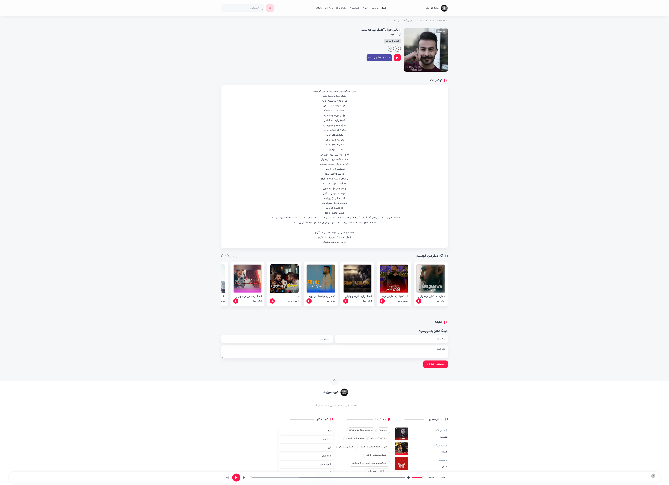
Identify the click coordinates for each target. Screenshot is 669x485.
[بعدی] (244, 477)
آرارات (328, 448)
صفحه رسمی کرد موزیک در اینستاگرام (334, 232)
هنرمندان (355, 8)
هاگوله (444, 437)
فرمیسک (443, 460)
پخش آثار (318, 406)
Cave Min (383, 430)
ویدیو (375, 8)
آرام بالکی (326, 456)
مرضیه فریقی (441, 445)
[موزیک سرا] (270, 8)
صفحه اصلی (351, 406)
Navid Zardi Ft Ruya (355, 439)
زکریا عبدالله (441, 430)
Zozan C (327, 439)
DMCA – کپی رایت (334, 406)
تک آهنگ (441, 31)
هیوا (445, 452)
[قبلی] (227, 477)
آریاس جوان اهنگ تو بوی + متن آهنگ (320, 296)
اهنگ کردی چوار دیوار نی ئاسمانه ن (369, 463)
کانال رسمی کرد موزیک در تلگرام (334, 237)
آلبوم (365, 8)
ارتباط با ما (341, 8)
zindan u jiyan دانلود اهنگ (373, 447)
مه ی (445, 467)
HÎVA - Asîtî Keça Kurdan (361, 430)
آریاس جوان (395, 35)
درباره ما (329, 8)
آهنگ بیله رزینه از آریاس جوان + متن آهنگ (394, 296)
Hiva (329, 431)
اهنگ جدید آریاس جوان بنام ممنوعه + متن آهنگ (247, 296)
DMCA (318, 8)
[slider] (327, 477)
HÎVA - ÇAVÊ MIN (379, 439)
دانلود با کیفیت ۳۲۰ (377, 57)
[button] (233, 256)
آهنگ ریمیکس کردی (376, 455)
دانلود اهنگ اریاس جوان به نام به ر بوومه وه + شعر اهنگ (430, 296)
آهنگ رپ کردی (346, 447)
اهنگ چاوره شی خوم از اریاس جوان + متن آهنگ (357, 296)
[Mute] (409, 477)
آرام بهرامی (325, 464)
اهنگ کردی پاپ (392, 41)
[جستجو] (261, 8)
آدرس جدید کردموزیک (334, 242)
